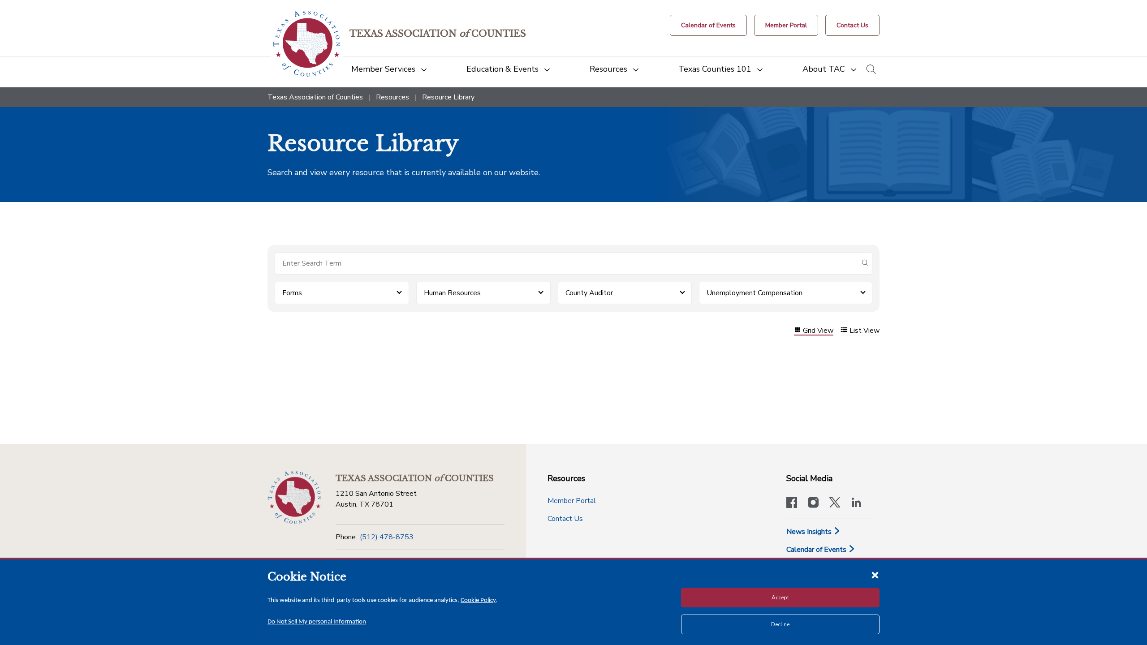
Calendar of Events (817, 550)
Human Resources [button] (452, 293)
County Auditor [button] (589, 293)
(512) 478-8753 (387, 537)
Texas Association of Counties (315, 97)
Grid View (818, 330)
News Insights (809, 532)
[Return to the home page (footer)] (294, 498)
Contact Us (565, 519)
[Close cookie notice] (875, 574)
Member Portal (572, 501)
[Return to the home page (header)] (306, 44)
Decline (780, 624)
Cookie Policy (478, 600)
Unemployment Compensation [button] (754, 293)
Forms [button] (292, 293)
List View (864, 330)
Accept (780, 597)
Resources (392, 97)
